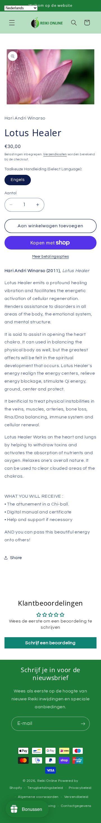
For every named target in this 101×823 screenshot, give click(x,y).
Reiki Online (47, 780)
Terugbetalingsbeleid (45, 787)
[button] (11, 22)
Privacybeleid (80, 787)
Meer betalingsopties (50, 257)
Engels (18, 180)
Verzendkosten (55, 154)
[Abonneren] (83, 724)
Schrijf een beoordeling (50, 643)
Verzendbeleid (76, 796)
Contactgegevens (76, 805)
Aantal (10, 193)
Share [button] (16, 558)
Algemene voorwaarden (38, 796)
